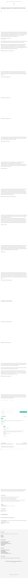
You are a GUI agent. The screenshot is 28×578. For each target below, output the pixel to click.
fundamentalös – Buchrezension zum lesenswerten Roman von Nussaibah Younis (10, 501)
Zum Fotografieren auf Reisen (4, 552)
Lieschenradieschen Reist (14, 1)
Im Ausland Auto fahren (3, 551)
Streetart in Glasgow (3, 544)
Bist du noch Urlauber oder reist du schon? (21, 443)
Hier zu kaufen (7, 522)
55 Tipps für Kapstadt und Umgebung (5, 541)
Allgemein (3, 400)
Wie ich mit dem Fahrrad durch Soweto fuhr (6, 543)
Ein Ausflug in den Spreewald (4, 542)
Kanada (5, 400)
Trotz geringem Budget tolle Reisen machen (6, 553)
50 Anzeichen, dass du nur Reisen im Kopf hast (7, 443)
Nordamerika (7, 400)
